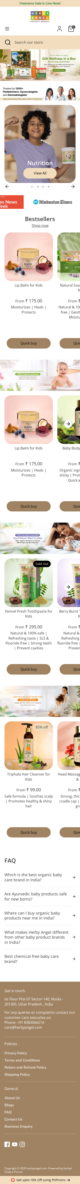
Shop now (40, 225)
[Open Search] (7, 42)
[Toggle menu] (7, 28)
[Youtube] (14, 1144)
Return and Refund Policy (25, 1067)
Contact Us (13, 1119)
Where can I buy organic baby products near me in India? (32, 915)
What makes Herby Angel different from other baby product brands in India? (36, 937)
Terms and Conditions (22, 1060)
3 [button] (43, 186)
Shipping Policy (17, 1074)
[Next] (73, 186)
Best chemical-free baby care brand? (31, 959)
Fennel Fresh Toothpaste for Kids (28, 614)
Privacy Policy (15, 1053)
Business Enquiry (18, 1126)
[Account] (59, 26)
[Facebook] (7, 1144)
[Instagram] (22, 1144)
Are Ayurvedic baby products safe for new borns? (35, 896)
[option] (40, 65)
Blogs (9, 1105)
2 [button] (37, 186)
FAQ (8, 1112)
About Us (12, 1098)
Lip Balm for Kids (29, 285)
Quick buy (28, 343)
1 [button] (32, 187)
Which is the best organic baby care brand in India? (33, 877)
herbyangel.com (37, 1168)
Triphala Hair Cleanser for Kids (28, 777)
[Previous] (7, 186)
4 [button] (48, 186)
